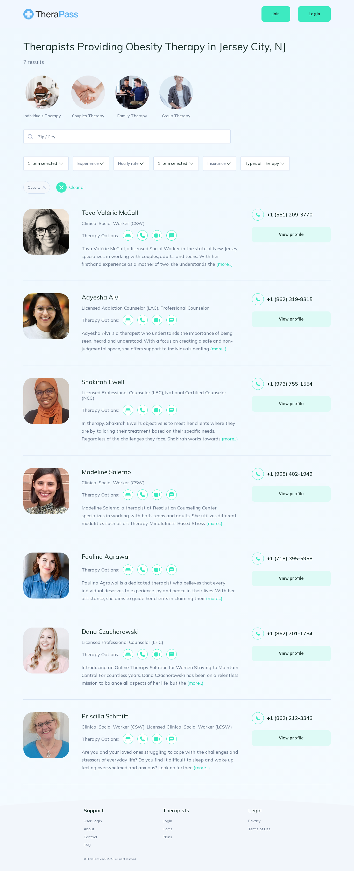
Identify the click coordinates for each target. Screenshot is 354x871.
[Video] (157, 235)
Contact (90, 837)
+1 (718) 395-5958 (290, 558)
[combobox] (57, 163)
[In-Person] (128, 235)
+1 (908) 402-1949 (290, 474)
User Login (93, 821)
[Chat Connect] (171, 235)
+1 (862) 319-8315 (290, 299)
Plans (167, 837)
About (89, 829)
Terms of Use (259, 829)
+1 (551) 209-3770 (290, 214)
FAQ (87, 845)
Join (276, 13)
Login (314, 13)
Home (168, 829)
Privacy (254, 821)
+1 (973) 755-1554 (290, 383)
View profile (291, 234)
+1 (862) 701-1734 (290, 633)
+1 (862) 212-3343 (290, 718)
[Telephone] (142, 235)
